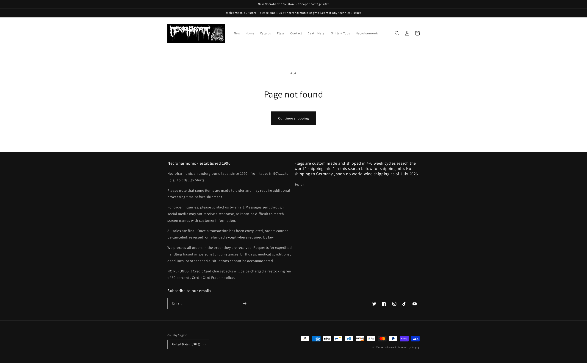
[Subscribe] (245, 303)
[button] (397, 33)
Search (299, 184)
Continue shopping (293, 118)
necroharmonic (389, 347)
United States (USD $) (186, 344)
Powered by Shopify (409, 347)
